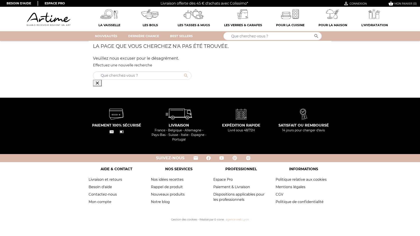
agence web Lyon (237, 219)
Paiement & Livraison (231, 187)
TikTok (262, 158)
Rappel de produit (167, 187)
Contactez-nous (103, 194)
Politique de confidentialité (300, 202)
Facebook (208, 158)
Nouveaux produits (168, 194)
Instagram (248, 158)
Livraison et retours (105, 179)
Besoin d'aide (19, 3)
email (195, 158)
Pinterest (235, 158)
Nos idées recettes (167, 179)
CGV (279, 194)
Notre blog (160, 202)
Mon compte (100, 202)
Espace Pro (55, 3)
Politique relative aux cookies (301, 179)
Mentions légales (290, 187)
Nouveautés (106, 36)
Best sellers (181, 36)
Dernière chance (143, 36)
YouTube (221, 158)
